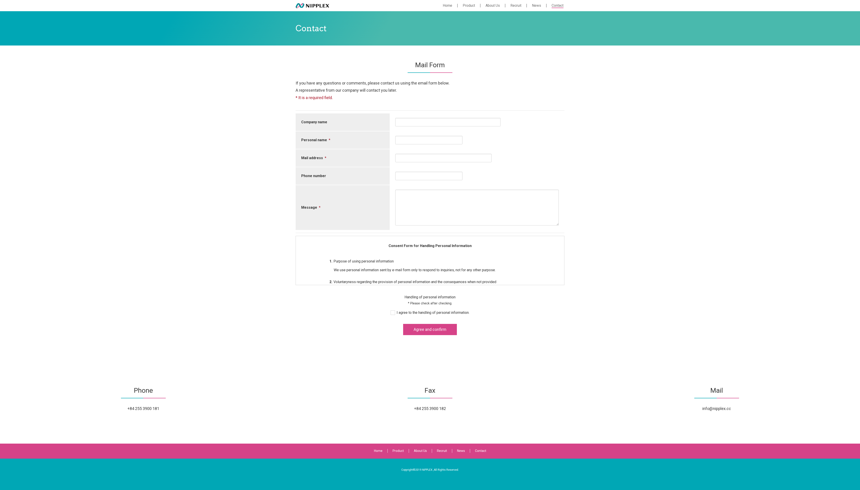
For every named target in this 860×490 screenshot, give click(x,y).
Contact (480, 451)
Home (378, 451)
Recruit (442, 451)
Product (398, 451)
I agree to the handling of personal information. (433, 312)
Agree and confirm (430, 329)
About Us (420, 451)
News (461, 451)
